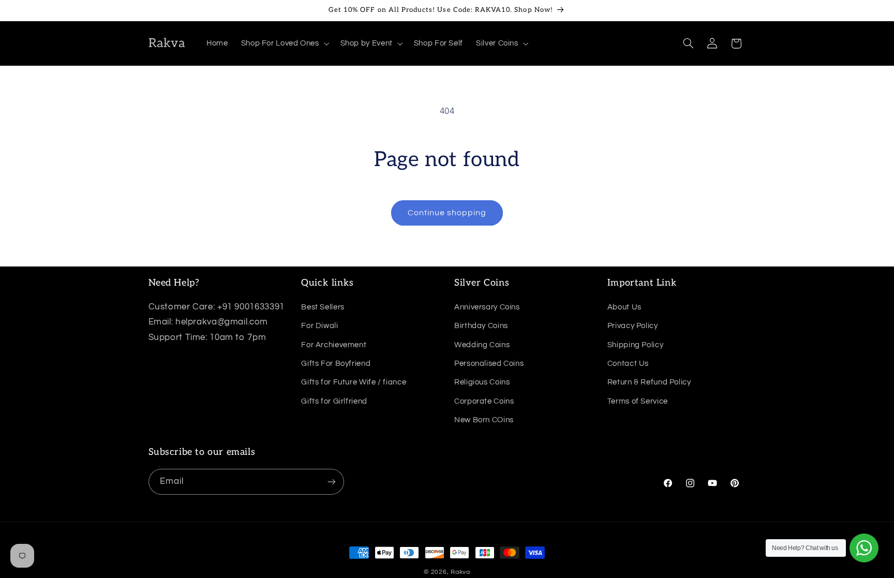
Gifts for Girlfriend (334, 401)
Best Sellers (323, 307)
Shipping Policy (635, 345)
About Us (624, 307)
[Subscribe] (331, 481)
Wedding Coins (482, 345)
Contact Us (628, 363)
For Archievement (333, 345)
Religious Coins (482, 382)
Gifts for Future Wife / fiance (353, 382)
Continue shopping (447, 213)
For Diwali (319, 326)
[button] (284, 43)
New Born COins (484, 420)
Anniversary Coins (487, 307)
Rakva (460, 572)
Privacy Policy (632, 326)
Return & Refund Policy (649, 382)
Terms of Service (637, 401)
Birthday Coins (481, 326)
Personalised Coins (489, 363)
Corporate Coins (484, 401)
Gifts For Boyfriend (335, 363)
